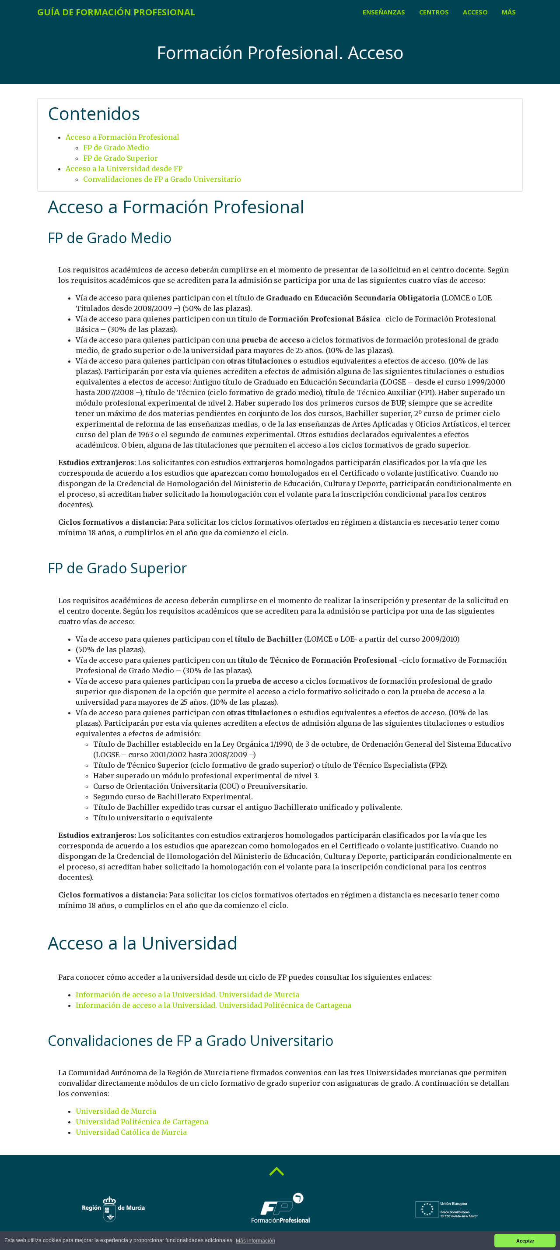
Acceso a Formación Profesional (122, 137)
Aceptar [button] (525, 1240)
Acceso (475, 12)
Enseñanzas (384, 12)
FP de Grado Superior (120, 158)
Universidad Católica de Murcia (131, 1132)
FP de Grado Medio (116, 147)
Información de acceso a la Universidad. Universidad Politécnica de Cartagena (213, 1005)
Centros (434, 12)
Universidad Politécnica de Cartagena (142, 1121)
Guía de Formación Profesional (116, 12)
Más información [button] (255, 1241)
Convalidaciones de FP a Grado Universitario (162, 179)
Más (509, 12)
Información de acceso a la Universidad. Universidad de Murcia (187, 994)
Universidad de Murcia (116, 1111)
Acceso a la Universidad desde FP (124, 168)
